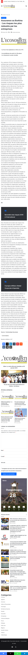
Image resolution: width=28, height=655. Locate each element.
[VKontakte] (3, 347)
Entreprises (3, 616)
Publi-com (3, 625)
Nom (2, 450)
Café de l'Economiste (6, 604)
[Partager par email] (7, 347)
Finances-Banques (5, 618)
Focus (2, 620)
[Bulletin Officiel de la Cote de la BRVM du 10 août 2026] (5, 582)
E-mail (3, 456)
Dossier (2, 611)
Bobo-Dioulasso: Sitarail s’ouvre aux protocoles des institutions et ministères (18, 520)
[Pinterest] (17, 344)
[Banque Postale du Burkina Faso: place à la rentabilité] (5, 559)
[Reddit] (21, 344)
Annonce (3, 601)
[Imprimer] (10, 347)
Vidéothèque (4, 634)
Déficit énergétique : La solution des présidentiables (6, 403)
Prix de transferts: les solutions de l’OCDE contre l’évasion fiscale (20, 403)
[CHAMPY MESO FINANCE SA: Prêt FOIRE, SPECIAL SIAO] (5, 537)
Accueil (3, 14)
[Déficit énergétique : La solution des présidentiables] (7, 396)
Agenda (3, 599)
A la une (8, 14)
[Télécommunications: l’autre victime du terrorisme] (21, 412)
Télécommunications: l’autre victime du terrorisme (20, 420)
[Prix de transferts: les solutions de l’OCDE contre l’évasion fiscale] (21, 396)
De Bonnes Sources (5, 609)
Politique (3, 623)
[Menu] (2, 6)
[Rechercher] (26, 6)
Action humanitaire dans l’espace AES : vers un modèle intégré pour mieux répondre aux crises (18, 588)
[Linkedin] (10, 344)
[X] (7, 344)
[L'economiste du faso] (9, 6)
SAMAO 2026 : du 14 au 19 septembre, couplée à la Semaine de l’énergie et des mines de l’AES (18, 551)
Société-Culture (4, 630)
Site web (3, 462)
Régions (3, 627)
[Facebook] (3, 344)
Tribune (2, 632)
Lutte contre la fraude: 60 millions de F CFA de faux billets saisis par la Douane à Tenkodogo (18, 565)
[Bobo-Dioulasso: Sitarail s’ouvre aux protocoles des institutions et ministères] (5, 520)
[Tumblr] (14, 344)
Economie (3, 613)
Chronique (3, 606)
